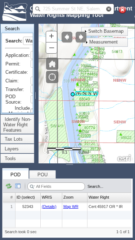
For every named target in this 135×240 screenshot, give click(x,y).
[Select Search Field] (32, 187)
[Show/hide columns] (18, 186)
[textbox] (71, 9)
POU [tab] (42, 174)
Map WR (70, 206)
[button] (38, 9)
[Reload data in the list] (8, 186)
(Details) (49, 206)
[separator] (36, 93)
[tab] (17, 28)
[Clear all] (122, 10)
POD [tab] (15, 174)
